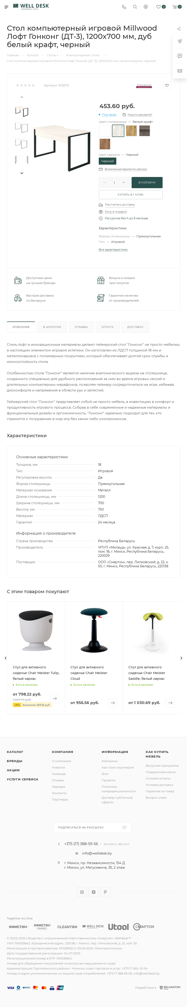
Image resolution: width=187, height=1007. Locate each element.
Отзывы (81, 327)
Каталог (15, 752)
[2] (21, 85)
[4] (29, 85)
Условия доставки (159, 785)
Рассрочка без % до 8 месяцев (126, 218)
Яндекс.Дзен (94, 892)
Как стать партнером (118, 767)
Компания (62, 752)
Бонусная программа (162, 765)
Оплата (107, 327)
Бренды (14, 761)
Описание (21, 327)
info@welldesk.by (97, 853)
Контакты (59, 793)
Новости (58, 767)
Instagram (82, 892)
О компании (61, 761)
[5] (33, 85)
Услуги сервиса (22, 779)
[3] (25, 85)
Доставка (135, 327)
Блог (105, 774)
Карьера (58, 786)
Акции (13, 770)
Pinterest (105, 892)
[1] (17, 85)
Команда (59, 774)
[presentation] (21, 96)
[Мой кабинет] (146, 7)
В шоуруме (52, 327)
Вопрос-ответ (156, 797)
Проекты (108, 780)
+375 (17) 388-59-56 (81, 844)
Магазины (110, 761)
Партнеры (60, 799)
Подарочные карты (161, 772)
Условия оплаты (158, 778)
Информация (115, 752)
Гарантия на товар (160, 791)
